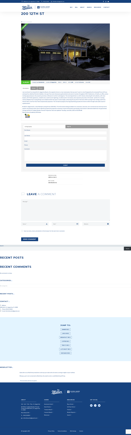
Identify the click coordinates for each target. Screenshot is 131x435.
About (82, 7)
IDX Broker (38, 112)
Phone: (26, 145)
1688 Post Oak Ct (52, 176)
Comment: (27, 149)
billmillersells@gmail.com (13, 311)
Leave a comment (27, 22)
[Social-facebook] (103, 1)
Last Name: (27, 135)
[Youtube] (108, 1)
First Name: (27, 130)
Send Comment (29, 239)
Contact (106, 7)
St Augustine (53, 82)
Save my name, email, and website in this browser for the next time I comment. (44, 231)
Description (26, 88)
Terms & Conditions (62, 431)
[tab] (25, 88)
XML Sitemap (73, 431)
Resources (97, 7)
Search (89, 7)
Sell (76, 7)
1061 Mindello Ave (52, 181)
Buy (71, 7)
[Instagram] (106, 1)
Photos (41, 88)
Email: (26, 141)
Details (34, 88)
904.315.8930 (9, 309)
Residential (41, 82)
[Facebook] (91, 405)
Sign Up (69, 126)
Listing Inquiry (28, 126)
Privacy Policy (51, 431)
